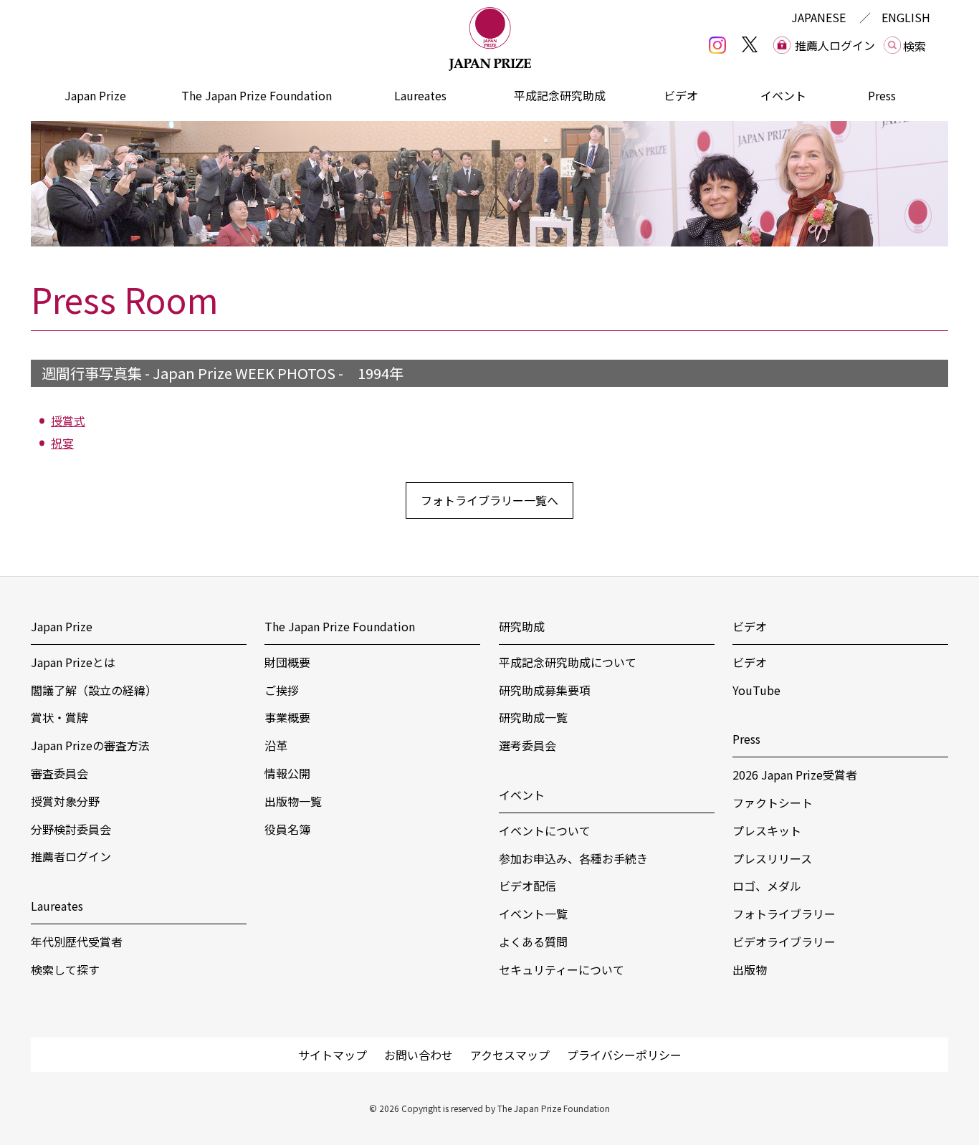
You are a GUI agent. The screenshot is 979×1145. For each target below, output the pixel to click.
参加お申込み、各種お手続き (573, 858)
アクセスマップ (510, 1054)
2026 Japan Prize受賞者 (794, 774)
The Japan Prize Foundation (256, 95)
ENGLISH (906, 17)
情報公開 (287, 773)
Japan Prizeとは (73, 662)
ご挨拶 (281, 690)
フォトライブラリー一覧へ (489, 500)
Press (882, 95)
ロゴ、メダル (766, 885)
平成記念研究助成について (567, 662)
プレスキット (766, 830)
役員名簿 (287, 829)
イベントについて (545, 830)
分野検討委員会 (71, 829)
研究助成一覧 (533, 717)
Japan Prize (95, 95)
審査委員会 (59, 773)
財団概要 (287, 662)
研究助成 (522, 626)
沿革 (275, 745)
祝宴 (62, 442)
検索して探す (65, 969)
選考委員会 (527, 745)
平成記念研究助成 (560, 95)
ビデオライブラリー (784, 941)
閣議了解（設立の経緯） (94, 690)
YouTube (756, 690)
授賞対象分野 (65, 801)
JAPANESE (818, 17)
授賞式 (68, 420)
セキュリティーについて (561, 969)
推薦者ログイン (71, 856)
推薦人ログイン (835, 45)
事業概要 (287, 717)
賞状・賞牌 (59, 717)
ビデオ (681, 95)
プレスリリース (772, 858)
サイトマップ (332, 1054)
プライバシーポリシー (624, 1054)
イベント (783, 95)
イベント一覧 (533, 913)
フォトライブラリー (784, 913)
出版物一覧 (293, 801)
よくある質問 (533, 941)
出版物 (749, 969)
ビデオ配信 (527, 885)
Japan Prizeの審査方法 (90, 745)
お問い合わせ (418, 1054)
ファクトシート (772, 802)
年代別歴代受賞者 (77, 941)
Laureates (420, 95)
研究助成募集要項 (545, 690)
